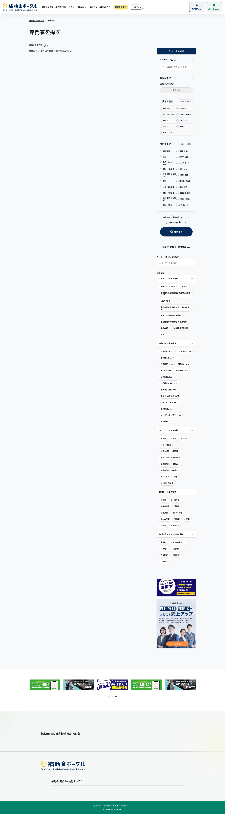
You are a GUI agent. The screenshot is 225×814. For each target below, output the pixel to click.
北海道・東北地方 (177, 542)
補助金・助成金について (170, 396)
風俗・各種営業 (168, 193)
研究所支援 (183, 157)
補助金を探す (47, 7)
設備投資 (166, 151)
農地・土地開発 (168, 169)
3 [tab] (116, 696)
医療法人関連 (184, 199)
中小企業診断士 (185, 114)
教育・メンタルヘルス (169, 163)
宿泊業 (177, 519)
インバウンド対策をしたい (171, 415)
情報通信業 (165, 506)
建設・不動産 (177, 512)
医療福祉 (164, 512)
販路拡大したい (183, 364)
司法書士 (182, 108)
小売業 (187, 519)
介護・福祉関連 (168, 187)
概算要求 (184, 438)
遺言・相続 (183, 187)
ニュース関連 (166, 444)
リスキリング (165, 301)
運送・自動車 (168, 205)
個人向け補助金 (167, 483)
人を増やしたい (167, 351)
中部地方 (176, 548)
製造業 (163, 500)
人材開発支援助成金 (181, 328)
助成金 (173, 438)
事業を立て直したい (168, 389)
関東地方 (164, 548)
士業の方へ (81, 7)
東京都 (163, 542)
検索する (178, 231)
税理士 (165, 120)
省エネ (184, 286)
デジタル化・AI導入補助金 (171, 315)
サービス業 (175, 500)
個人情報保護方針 (111, 805)
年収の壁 (164, 328)
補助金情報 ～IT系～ (170, 470)
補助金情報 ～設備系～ (170, 457)
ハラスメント (183, 205)
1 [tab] (109, 696)
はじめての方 (104, 7)
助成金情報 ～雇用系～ (170, 451)
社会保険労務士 (169, 114)
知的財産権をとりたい (169, 383)
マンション (175, 525)
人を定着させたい (184, 351)
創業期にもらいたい (168, 357)
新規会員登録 (121, 7)
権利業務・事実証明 (169, 199)
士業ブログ (92, 7)
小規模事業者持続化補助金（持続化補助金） (175, 293)
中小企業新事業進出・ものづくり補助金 (175, 308)
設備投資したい (167, 364)
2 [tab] (112, 696)
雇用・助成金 (184, 151)
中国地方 (176, 555)
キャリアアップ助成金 (169, 286)
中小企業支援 (184, 163)
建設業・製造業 (184, 181)
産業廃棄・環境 (184, 193)
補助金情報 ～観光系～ (170, 464)
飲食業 (163, 525)
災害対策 (164, 421)
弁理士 (182, 126)
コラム (71, 7)
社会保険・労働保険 (169, 175)
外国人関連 (183, 175)
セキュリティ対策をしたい (170, 402)
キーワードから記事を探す (168, 256)
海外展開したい (182, 370)
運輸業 (177, 506)
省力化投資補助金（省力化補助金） (174, 321)
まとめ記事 (165, 476)
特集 (175, 476)
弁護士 (165, 126)
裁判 (165, 181)
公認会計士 (183, 120)
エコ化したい (166, 370)
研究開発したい (167, 377)
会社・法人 (183, 169)
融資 (165, 157)
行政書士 (166, 108)
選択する (176, 90)
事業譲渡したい (167, 408)
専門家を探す (61, 7)
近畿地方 (164, 555)
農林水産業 (165, 519)
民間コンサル (168, 132)
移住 (162, 334)
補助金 (163, 438)
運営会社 (97, 805)
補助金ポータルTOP (36, 21)
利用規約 (124, 805)
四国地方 (164, 561)
